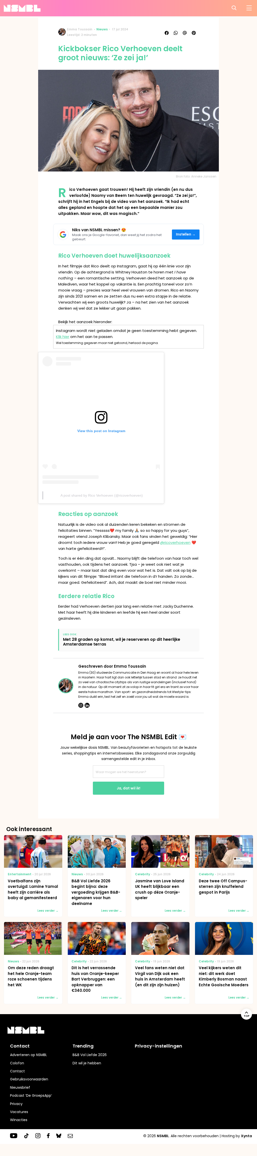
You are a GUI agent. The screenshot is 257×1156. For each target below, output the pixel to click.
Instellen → (186, 234)
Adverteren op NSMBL (28, 1054)
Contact (17, 1071)
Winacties (18, 1119)
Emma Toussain (79, 29)
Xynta (246, 1135)
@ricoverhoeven (175, 542)
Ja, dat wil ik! (128, 788)
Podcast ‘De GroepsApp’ (31, 1095)
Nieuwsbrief (20, 1087)
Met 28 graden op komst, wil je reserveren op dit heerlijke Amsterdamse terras (121, 642)
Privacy (16, 1103)
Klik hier (62, 336)
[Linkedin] (87, 705)
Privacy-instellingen (158, 1046)
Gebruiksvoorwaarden (29, 1079)
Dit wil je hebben (87, 1063)
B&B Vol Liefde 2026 (90, 1054)
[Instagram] (80, 705)
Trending (83, 1046)
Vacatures (19, 1111)
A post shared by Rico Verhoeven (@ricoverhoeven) (101, 495)
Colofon (17, 1063)
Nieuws (102, 29)
